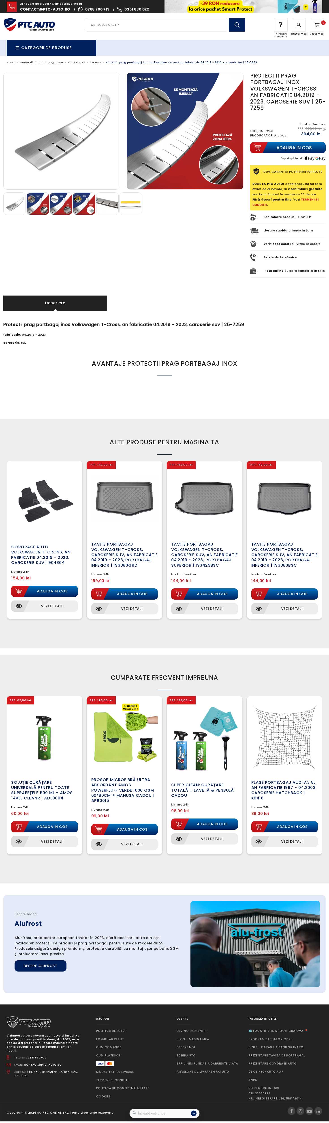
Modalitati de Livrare (115, 1072)
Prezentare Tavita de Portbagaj (277, 1055)
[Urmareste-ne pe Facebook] (291, 1111)
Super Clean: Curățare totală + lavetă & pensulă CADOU (202, 790)
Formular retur (110, 1039)
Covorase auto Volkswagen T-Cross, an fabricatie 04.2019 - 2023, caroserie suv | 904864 (40, 554)
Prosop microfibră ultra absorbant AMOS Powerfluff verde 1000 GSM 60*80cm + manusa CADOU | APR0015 (123, 790)
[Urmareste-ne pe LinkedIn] (318, 1111)
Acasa (11, 62)
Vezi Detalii (52, 606)
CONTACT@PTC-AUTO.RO (43, 1065)
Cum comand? (109, 1047)
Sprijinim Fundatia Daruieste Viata (207, 1063)
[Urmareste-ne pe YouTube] (309, 1111)
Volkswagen (76, 62)
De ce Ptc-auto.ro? (265, 1071)
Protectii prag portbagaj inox (41, 62)
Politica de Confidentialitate (122, 1088)
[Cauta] (237, 25)
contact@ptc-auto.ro (45, 9)
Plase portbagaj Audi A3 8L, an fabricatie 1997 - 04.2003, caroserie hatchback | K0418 (284, 790)
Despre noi (186, 1047)
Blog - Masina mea (193, 1039)
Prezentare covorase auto (272, 1063)
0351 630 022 (136, 9)
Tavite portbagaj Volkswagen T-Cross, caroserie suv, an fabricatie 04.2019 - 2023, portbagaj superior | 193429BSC (204, 554)
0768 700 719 (97, 9)
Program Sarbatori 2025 (270, 1039)
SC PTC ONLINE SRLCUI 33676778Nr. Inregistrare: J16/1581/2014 (275, 1093)
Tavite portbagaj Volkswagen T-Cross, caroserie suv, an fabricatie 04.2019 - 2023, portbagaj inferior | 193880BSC (284, 554)
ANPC (253, 1080)
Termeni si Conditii (113, 1080)
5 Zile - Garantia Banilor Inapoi (276, 1047)
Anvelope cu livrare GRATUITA (203, 1071)
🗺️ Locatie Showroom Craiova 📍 (278, 1031)
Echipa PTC (186, 1055)
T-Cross (95, 62)
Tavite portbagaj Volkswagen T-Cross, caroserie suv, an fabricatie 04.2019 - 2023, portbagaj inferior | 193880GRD (124, 554)
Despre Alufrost (41, 965)
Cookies (103, 1096)
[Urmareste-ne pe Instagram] (300, 1111)
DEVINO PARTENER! (192, 1031)
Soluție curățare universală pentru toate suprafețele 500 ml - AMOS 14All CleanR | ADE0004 (42, 790)
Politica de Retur (111, 1031)
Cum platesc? (108, 1055)
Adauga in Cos (52, 591)
